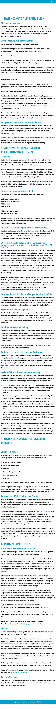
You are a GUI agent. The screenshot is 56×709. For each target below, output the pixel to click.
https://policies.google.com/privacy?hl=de (29, 624)
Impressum (17, 702)
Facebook (39, 702)
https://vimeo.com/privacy (19, 672)
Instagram (33, 702)
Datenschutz (25, 702)
